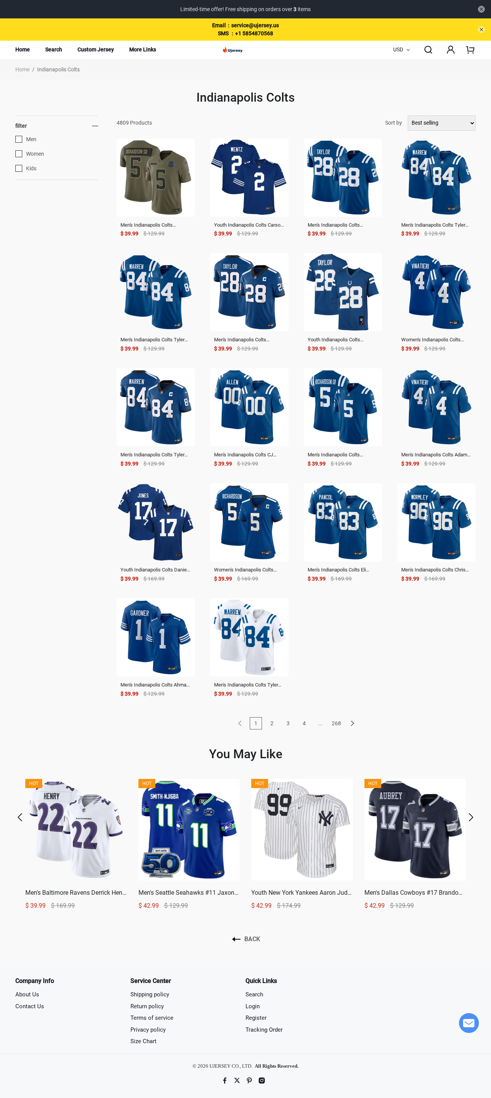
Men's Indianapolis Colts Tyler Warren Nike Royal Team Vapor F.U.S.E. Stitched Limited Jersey (154, 339)
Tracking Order (264, 1029)
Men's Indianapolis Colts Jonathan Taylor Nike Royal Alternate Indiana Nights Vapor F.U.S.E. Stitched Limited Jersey (248, 339)
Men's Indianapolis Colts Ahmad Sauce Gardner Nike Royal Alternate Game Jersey (154, 685)
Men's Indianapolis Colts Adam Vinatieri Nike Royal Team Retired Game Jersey (434, 455)
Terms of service (151, 1017)
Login (253, 1006)
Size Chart (143, 1041)
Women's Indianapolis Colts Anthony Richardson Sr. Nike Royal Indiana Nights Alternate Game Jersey (246, 570)
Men (31, 139)
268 (336, 723)
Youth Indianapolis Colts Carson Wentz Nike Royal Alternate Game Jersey (248, 225)
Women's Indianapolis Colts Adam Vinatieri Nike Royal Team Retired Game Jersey (435, 339)
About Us (27, 994)
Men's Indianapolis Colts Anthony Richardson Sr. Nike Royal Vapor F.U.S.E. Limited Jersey (338, 455)
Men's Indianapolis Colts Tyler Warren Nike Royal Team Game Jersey (435, 225)
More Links (142, 49)
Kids (31, 168)
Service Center (150, 980)
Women (35, 154)
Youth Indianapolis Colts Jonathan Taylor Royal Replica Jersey (340, 339)
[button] (20, 817)
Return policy (147, 1006)
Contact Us (29, 1006)
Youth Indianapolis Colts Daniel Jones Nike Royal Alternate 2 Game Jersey (154, 570)
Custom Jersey (95, 49)
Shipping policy (149, 994)
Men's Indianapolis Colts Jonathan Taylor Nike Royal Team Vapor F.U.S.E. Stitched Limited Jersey (339, 225)
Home (22, 49)
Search (53, 49)
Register (256, 1017)
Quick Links (261, 980)
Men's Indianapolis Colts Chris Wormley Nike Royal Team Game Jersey (433, 570)
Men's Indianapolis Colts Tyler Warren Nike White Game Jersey (249, 685)
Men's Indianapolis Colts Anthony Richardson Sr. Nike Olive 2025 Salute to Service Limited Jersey (150, 225)
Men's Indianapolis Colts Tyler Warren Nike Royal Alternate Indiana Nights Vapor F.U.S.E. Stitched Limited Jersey (152, 455)
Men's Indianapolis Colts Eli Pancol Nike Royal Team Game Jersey (341, 570)
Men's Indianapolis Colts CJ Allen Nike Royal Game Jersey (246, 455)
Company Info (34, 980)
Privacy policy (148, 1029)
